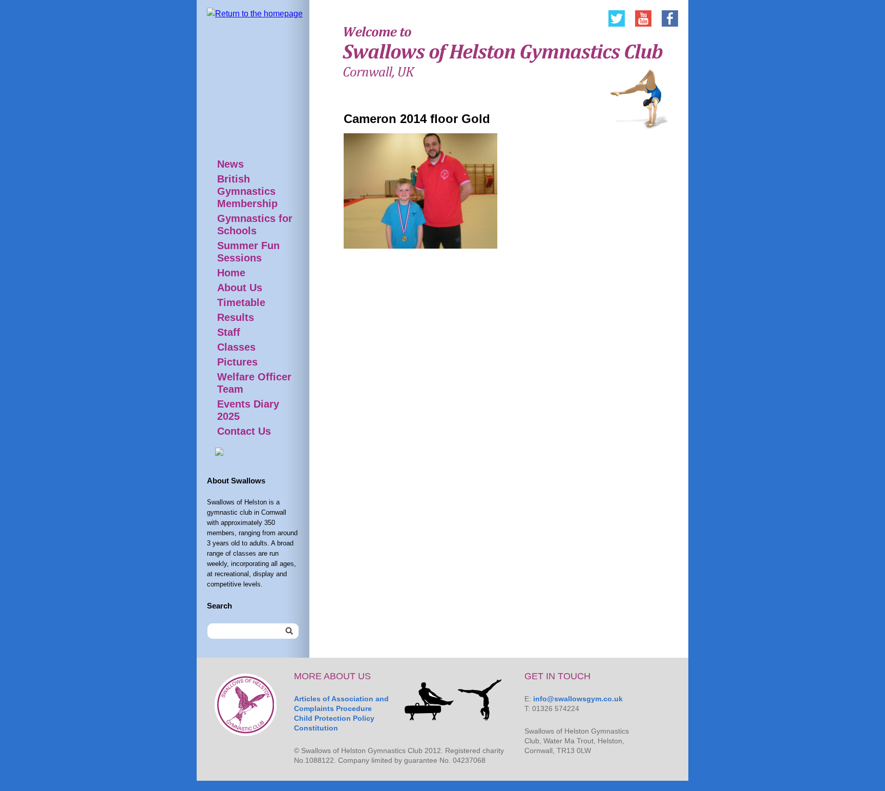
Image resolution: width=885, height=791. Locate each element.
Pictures (237, 362)
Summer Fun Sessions (248, 251)
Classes (236, 347)
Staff (228, 332)
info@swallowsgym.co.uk (578, 699)
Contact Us (244, 431)
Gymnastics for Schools (254, 224)
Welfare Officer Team (254, 383)
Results (235, 317)
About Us (239, 287)
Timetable (241, 302)
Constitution (316, 728)
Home (231, 272)
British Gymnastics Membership (247, 191)
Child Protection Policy (334, 718)
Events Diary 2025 (248, 410)
